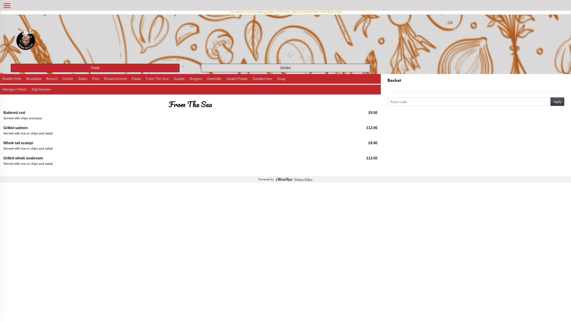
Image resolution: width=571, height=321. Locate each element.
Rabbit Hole (11, 79)
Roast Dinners (115, 79)
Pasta (136, 79)
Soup (281, 79)
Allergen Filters (14, 89)
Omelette (214, 79)
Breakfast (33, 79)
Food (95, 68)
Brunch (52, 79)
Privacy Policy (303, 179)
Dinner (67, 79)
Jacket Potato (237, 79)
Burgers (196, 79)
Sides (82, 79)
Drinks (285, 68)
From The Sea (157, 79)
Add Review (41, 89)
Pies (95, 79)
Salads (179, 79)
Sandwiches (262, 79)
